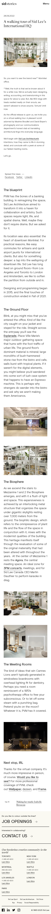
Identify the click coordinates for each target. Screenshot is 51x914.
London (31, 877)
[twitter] (13, 910)
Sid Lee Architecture (27, 899)
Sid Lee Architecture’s (29, 138)
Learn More (6, 862)
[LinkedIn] (8, 910)
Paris (4, 888)
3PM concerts (13, 568)
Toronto (6, 856)
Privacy (19, 903)
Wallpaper (15, 789)
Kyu (13, 903)
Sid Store (40, 899)
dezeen (27, 789)
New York (31, 856)
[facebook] (3, 910)
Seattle (30, 867)
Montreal (7, 867)
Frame (42, 789)
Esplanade (10, 336)
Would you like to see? (21, 779)
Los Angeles (8, 877)
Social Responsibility (31, 903)
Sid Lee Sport (13, 899)
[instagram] (18, 910)
